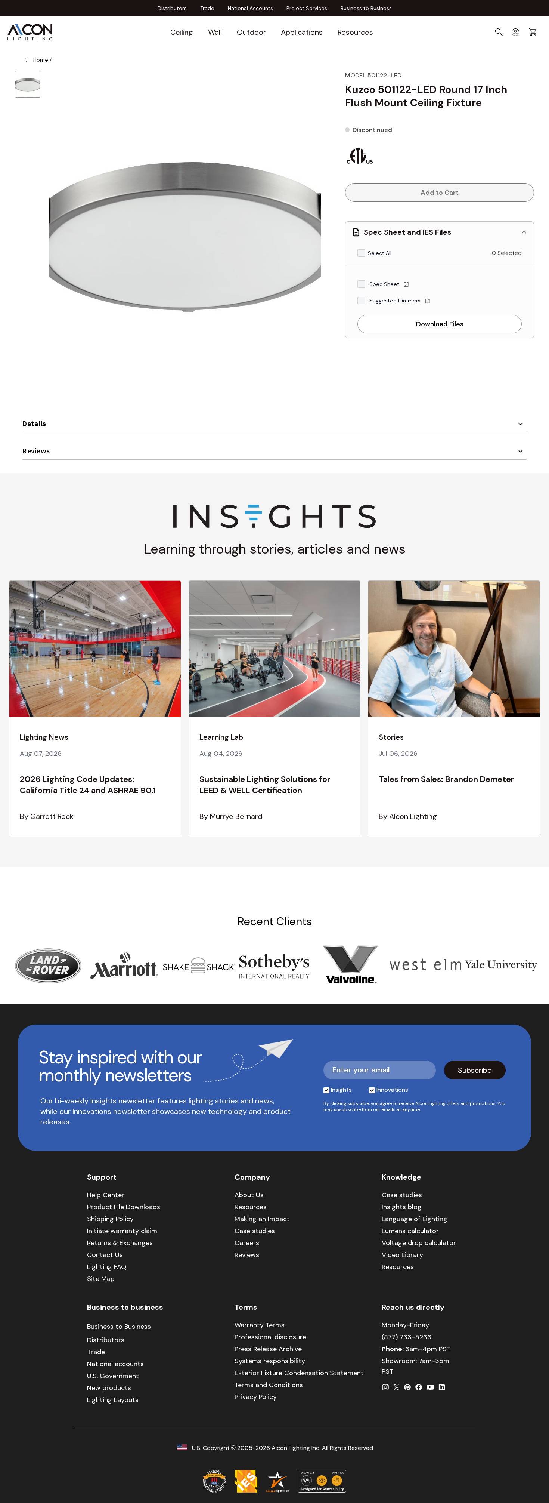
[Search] (499, 32)
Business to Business (366, 8)
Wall (215, 32)
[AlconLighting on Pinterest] (407, 1387)
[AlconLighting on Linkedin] (441, 1387)
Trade (207, 8)
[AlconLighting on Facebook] (418, 1387)
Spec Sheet (385, 284)
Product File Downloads (123, 1206)
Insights (341, 1090)
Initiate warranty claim (122, 1230)
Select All (379, 253)
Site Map (101, 1278)
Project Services (306, 8)
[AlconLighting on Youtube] (430, 1387)
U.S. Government (113, 1375)
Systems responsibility (270, 1360)
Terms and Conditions (269, 1384)
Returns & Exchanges (120, 1242)
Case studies (255, 1230)
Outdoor (251, 32)
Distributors (172, 8)
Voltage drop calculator (419, 1242)
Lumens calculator (410, 1230)
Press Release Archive (268, 1349)
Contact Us (105, 1254)
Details (34, 423)
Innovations (392, 1090)
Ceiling (181, 32)
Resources (355, 32)
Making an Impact (262, 1218)
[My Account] (515, 32)
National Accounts (250, 8)
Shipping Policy (110, 1218)
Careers (247, 1242)
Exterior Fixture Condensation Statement (299, 1372)
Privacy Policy (256, 1396)
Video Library (402, 1254)
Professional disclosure (270, 1337)
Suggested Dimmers (395, 300)
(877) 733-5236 (406, 1337)
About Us (249, 1195)
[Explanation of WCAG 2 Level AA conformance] (322, 1481)
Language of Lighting (414, 1218)
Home (40, 59)
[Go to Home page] (29, 32)
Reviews (36, 451)
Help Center (105, 1195)
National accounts (115, 1363)
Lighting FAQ (106, 1266)
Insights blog (402, 1206)
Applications (302, 32)
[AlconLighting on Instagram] (385, 1387)
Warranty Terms (260, 1325)
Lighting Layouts (113, 1399)
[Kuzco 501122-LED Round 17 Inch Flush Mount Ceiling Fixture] (27, 84)
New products (109, 1387)
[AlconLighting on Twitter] (397, 1387)
